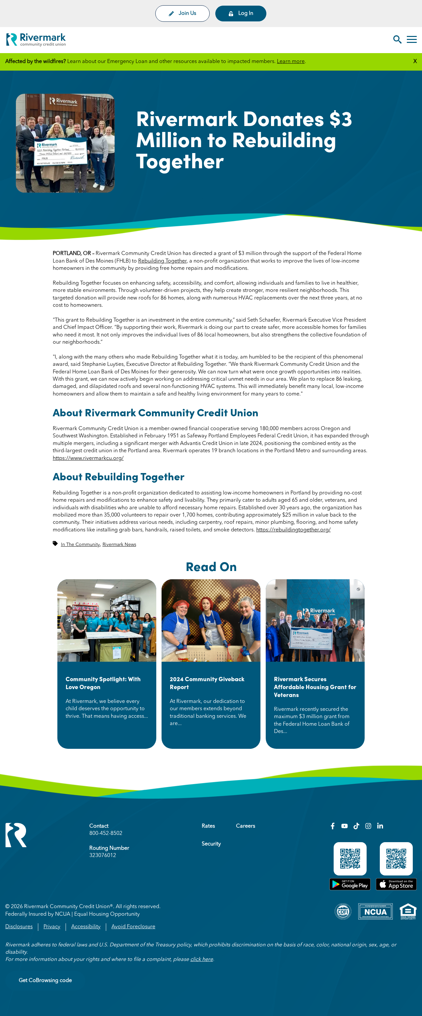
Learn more (291, 61)
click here (201, 959)
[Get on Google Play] (350, 889)
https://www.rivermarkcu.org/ (88, 458)
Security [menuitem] (211, 844)
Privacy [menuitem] (52, 927)
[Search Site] (397, 40)
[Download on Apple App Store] (396, 889)
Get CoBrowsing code (45, 980)
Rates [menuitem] (208, 826)
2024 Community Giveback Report (207, 683)
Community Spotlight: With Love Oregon (103, 683)
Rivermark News (119, 544)
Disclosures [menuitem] (19, 927)
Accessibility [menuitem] (86, 927)
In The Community (80, 544)
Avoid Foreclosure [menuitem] (133, 927)
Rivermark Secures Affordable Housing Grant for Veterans (315, 687)
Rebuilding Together (162, 261)
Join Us (187, 13)
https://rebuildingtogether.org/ (293, 530)
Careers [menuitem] (245, 826)
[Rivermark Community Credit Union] (36, 41)
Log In (245, 13)
